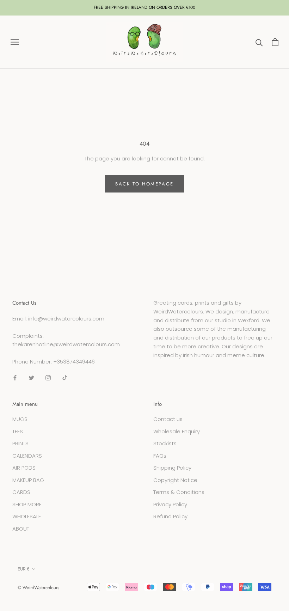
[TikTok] (64, 377)
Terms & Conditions (178, 492)
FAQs (159, 455)
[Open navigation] (15, 42)
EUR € (24, 569)
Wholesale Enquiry (176, 431)
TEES (17, 431)
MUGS (19, 419)
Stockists (165, 443)
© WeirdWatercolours (38, 587)
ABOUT (20, 528)
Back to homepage (144, 184)
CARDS (21, 492)
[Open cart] (275, 42)
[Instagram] (48, 377)
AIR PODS (24, 467)
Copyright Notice (175, 480)
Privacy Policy (170, 504)
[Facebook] (15, 377)
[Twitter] (31, 377)
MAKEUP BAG (28, 480)
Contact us (168, 419)
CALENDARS (27, 455)
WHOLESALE (26, 516)
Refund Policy (170, 516)
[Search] (259, 42)
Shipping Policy (172, 467)
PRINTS (20, 443)
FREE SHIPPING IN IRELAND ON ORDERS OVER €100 (144, 7)
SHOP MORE (27, 504)
